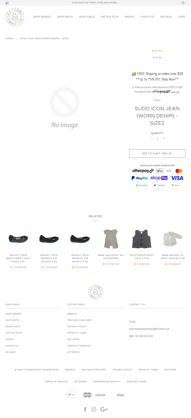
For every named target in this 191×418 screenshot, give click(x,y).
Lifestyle (147, 17)
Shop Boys (65, 17)
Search (72, 314)
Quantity (157, 133)
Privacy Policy (77, 326)
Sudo (157, 100)
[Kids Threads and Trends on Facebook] (85, 410)
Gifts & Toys (110, 17)
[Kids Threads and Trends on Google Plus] (104, 410)
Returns (73, 339)
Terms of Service (79, 346)
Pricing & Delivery (79, 320)
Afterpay (73, 352)
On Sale (166, 17)
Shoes (129, 17)
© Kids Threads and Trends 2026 (37, 370)
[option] (65, 108)
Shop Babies (42, 17)
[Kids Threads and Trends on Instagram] (93, 410)
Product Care (77, 333)
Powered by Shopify (106, 381)
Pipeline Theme (136, 381)
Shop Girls (87, 17)
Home (9, 38)
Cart (181, 17)
